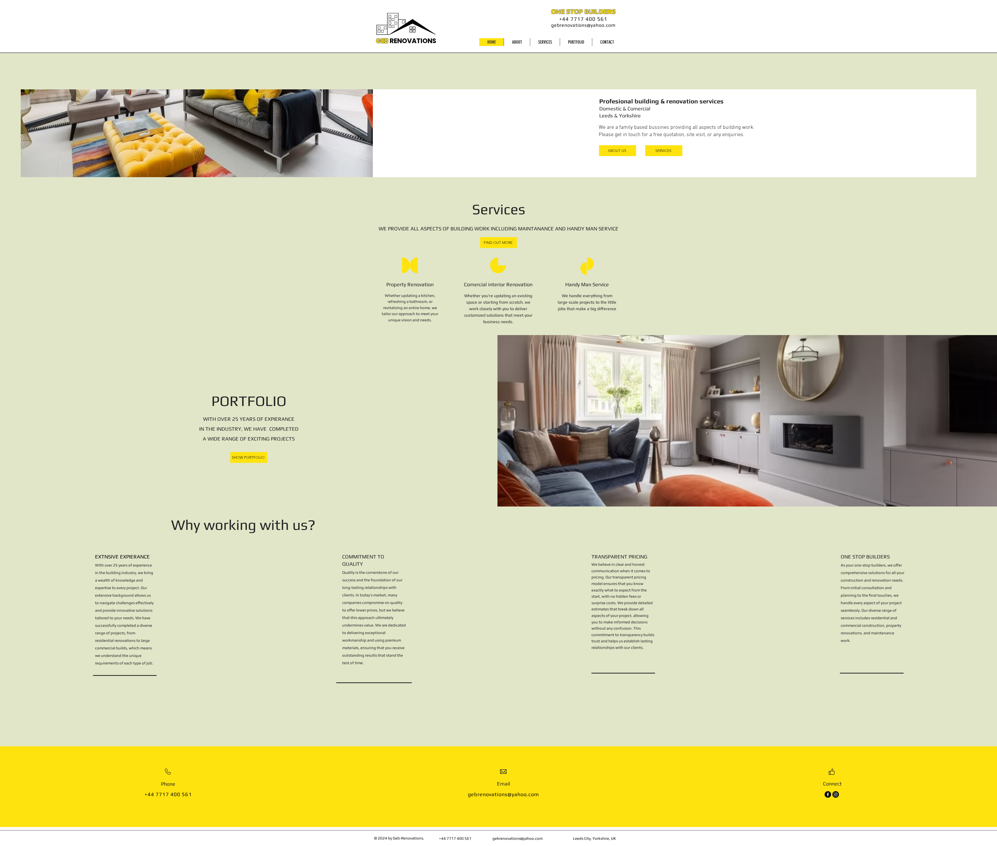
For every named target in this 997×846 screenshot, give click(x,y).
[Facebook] (828, 794)
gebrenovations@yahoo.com (583, 25)
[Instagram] (835, 794)
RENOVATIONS (413, 40)
